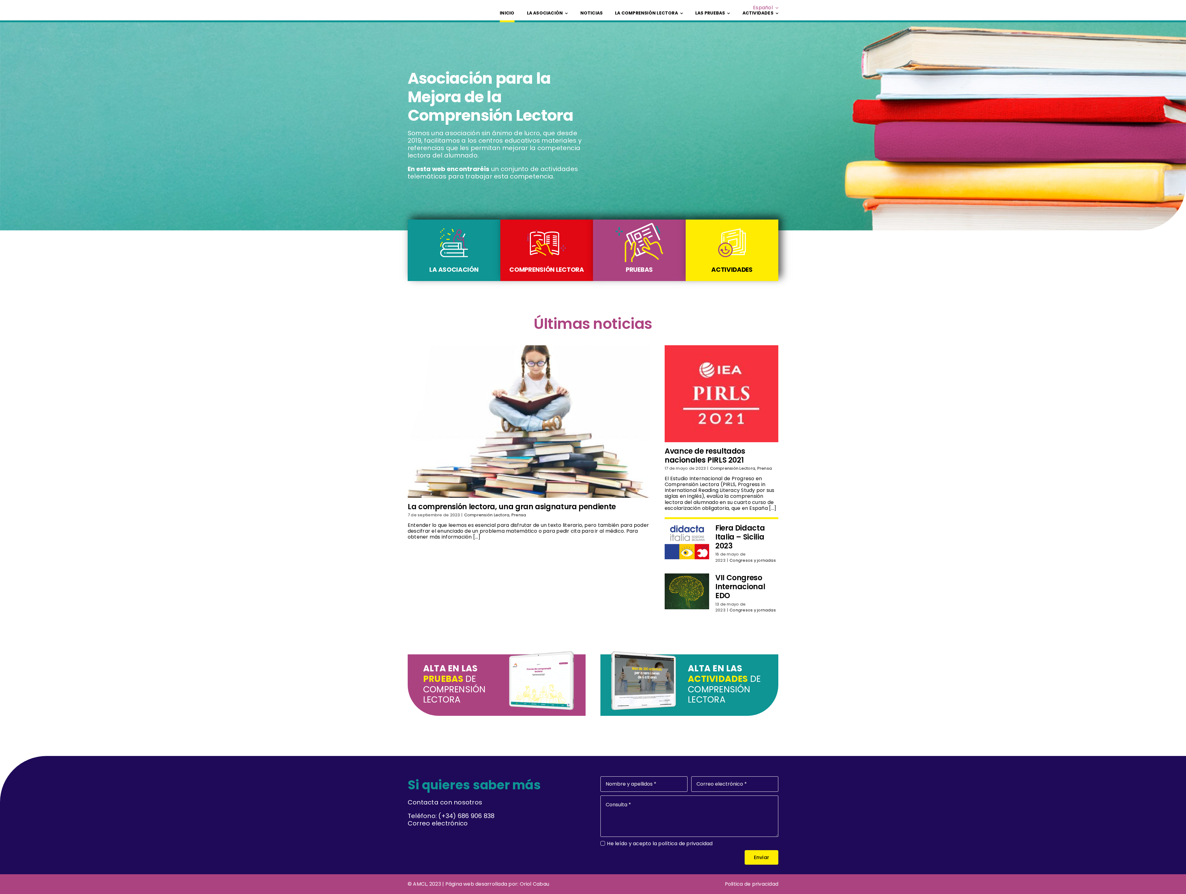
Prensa (518, 515)
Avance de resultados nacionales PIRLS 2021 (705, 455)
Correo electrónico (438, 823)
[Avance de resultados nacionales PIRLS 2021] (721, 393)
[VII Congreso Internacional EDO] (687, 591)
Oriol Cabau (534, 884)
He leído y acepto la (660, 843)
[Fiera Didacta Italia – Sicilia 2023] (687, 541)
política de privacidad (685, 843)
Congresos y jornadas (753, 560)
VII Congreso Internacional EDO (740, 587)
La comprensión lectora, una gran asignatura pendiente (512, 507)
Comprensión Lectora (487, 515)
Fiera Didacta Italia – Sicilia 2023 (740, 537)
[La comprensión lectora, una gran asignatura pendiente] (529, 421)
